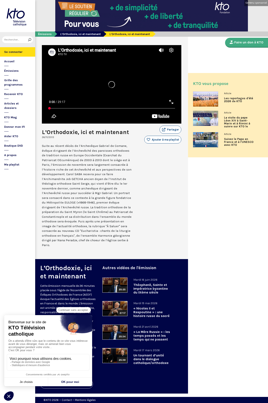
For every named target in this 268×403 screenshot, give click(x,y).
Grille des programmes (13, 82)
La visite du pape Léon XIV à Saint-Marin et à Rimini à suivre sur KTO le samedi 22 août (237, 123)
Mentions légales (85, 400)
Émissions (11, 71)
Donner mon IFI (14, 127)
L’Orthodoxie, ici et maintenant (80, 34)
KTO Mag (10, 117)
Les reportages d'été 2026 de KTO (238, 100)
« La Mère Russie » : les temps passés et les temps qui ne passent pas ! (151, 337)
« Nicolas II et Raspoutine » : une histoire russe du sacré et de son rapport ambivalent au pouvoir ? (151, 317)
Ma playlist (11, 164)
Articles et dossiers (11, 106)
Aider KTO (11, 136)
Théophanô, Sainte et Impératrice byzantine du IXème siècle (150, 288)
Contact (67, 400)
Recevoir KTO (13, 94)
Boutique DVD (13, 145)
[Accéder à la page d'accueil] (17, 16)
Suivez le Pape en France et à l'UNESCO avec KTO (239, 142)
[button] (170, 130)
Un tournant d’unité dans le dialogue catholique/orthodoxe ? (151, 361)
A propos (10, 155)
